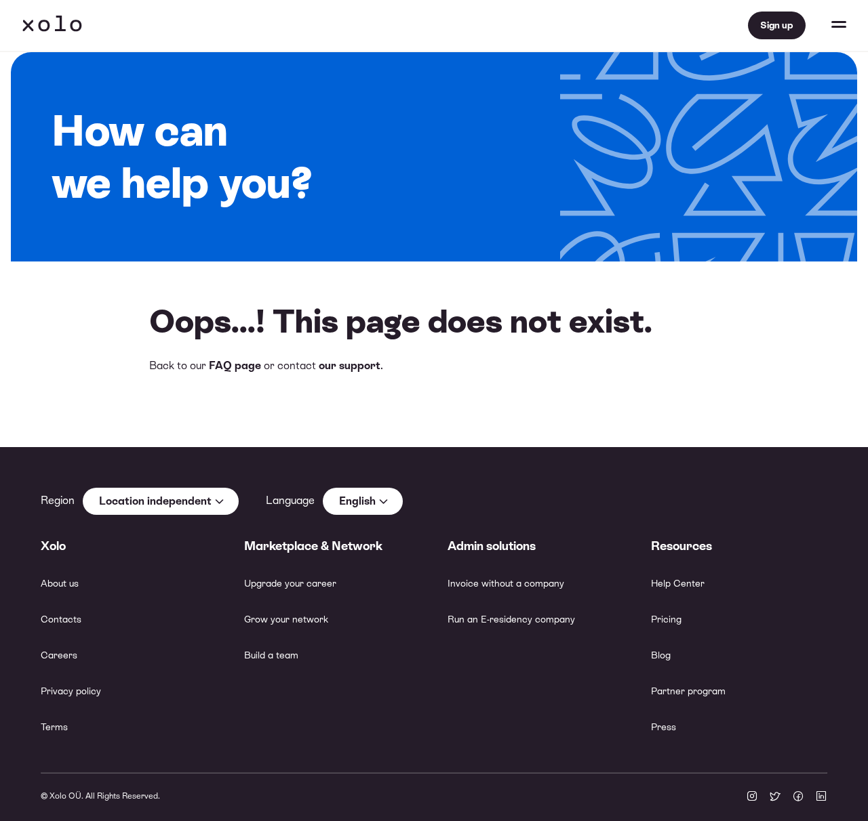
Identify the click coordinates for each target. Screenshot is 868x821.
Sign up (776, 25)
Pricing (666, 619)
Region (58, 500)
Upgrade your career (290, 583)
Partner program (688, 691)
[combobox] (161, 501)
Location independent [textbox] (155, 500)
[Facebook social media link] (798, 797)
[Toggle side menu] (826, 25)
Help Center (678, 583)
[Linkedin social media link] (821, 797)
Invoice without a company (506, 583)
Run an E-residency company (511, 619)
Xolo (52, 25)
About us (60, 583)
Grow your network (286, 619)
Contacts (61, 619)
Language (290, 500)
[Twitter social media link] (775, 797)
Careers (59, 655)
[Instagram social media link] (752, 797)
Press (663, 726)
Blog (661, 655)
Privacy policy (71, 691)
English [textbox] (357, 500)
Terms (54, 726)
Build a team (271, 655)
